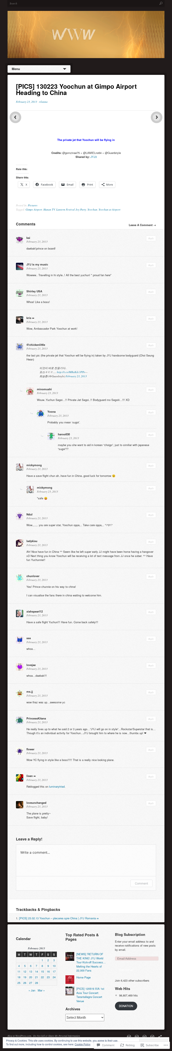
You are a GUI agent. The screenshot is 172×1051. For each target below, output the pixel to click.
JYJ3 (93, 157)
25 (18, 983)
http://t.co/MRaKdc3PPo (71, 372)
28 (36, 983)
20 (30, 977)
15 (42, 971)
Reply (151, 238)
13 (30, 971)
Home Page (83, 977)
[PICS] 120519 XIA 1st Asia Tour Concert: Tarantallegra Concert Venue (90, 995)
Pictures (32, 205)
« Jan (32, 990)
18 (18, 977)
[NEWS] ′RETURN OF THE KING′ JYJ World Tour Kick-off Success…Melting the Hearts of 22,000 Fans (91, 962)
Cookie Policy (82, 1044)
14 (36, 971)
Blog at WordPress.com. (20, 1035)
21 (36, 977)
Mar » (41, 990)
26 (24, 983)
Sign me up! (126, 970)
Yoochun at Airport (109, 209)
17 (54, 971)
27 (30, 983)
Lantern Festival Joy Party (71, 209)
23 (48, 977)
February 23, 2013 (76, 376)
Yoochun (92, 209)
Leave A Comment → (142, 225)
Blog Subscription (130, 934)
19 (24, 977)
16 (48, 971)
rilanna (43, 102)
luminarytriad (57, 786)
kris (28, 318)
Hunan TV (49, 209)
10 (54, 966)
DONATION (126, 1006)
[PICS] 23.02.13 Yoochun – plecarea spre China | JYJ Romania (57, 918)
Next (156, 117)
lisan (29, 776)
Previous (15, 117)
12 (24, 971)
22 (42, 977)
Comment (141, 883)
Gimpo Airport (34, 209)
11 (18, 971)
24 (54, 977)
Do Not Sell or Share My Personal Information (56, 1035)
